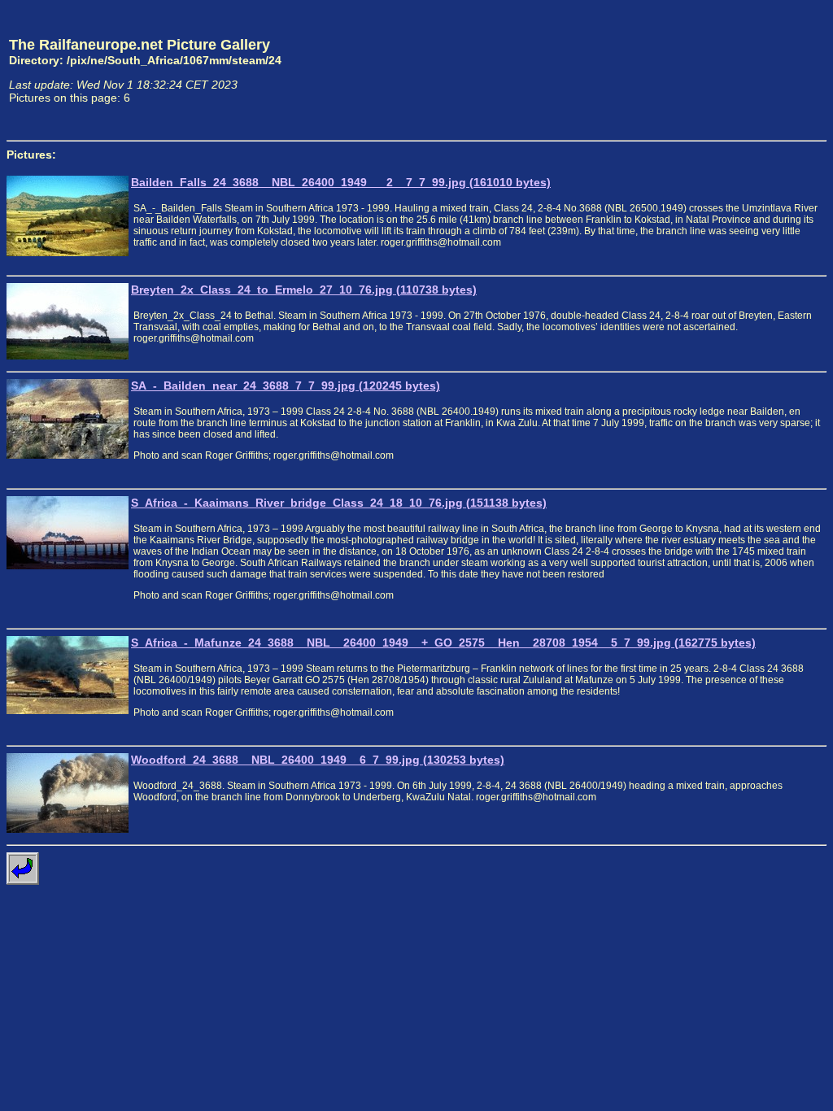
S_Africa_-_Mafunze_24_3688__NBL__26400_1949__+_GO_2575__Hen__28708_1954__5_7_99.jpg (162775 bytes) (443, 642)
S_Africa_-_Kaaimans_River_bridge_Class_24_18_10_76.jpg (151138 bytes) (339, 502)
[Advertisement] (751, 70)
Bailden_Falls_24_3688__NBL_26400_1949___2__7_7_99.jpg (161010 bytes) (341, 182)
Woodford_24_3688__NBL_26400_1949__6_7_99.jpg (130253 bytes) (317, 759)
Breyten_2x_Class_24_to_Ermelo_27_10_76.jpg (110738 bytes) (304, 289)
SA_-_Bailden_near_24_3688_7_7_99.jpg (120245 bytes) (285, 385)
